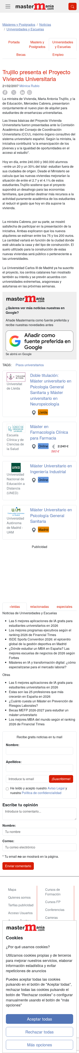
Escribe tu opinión (20, 805)
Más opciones (39, 1045)
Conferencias (54, 909)
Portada (14, 42)
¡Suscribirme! (61, 778)
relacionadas (39, 606)
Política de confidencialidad (41, 792)
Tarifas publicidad (20, 905)
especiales (64, 606)
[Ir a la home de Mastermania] (34, 6)
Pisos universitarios (30, 365)
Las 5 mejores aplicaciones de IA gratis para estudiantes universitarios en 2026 (41, 623)
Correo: (8, 841)
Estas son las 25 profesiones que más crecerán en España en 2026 (36, 694)
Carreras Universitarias (55, 919)
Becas (21, 54)
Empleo (58, 54)
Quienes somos (19, 897)
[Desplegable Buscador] (72, 6)
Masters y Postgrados (37, 44)
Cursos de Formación (53, 891)
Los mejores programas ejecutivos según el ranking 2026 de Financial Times (40, 632)
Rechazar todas (39, 1032)
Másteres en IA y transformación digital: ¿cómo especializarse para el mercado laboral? (42, 664)
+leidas (14, 606)
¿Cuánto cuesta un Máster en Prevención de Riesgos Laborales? (41, 703)
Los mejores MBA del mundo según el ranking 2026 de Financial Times (42, 721)
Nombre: (9, 825)
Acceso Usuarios (20, 913)
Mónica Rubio (29, 85)
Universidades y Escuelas (62, 44)
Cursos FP (53, 901)
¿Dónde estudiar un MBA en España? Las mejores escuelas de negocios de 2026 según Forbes (42, 653)
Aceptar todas (39, 1019)
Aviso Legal (56, 788)
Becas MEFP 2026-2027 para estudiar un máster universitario (38, 712)
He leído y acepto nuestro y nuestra (38, 790)
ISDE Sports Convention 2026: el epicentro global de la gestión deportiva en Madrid (40, 641)
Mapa (12, 889)
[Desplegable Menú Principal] (7, 6)
